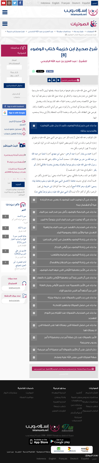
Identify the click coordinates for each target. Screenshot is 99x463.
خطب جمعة (92, 406)
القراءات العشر (59, 411)
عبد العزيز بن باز (20, 257)
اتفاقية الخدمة (29, 452)
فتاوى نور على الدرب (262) (20, 252)
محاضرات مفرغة (90, 402)
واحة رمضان (60, 397)
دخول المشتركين (14, 85)
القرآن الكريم (92, 393)
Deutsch (76, 3)
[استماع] (58, 80)
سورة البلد (22, 227)
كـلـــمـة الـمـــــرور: (14, 74)
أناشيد (79, 393)
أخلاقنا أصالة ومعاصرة (14, 152)
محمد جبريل (22, 231)
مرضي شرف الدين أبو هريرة (19, 221)
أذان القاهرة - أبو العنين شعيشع (19, 264)
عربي (94, 3)
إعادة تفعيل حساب (13, 133)
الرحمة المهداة (59, 393)
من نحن (10, 452)
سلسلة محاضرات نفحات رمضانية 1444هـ (15, 167)
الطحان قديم (22, 246)
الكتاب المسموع (90, 411)
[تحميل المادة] (54, 80)
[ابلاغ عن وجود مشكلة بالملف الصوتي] (49, 80)
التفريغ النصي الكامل (69, 80)
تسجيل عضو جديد (13, 129)
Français (65, 3)
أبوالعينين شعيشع (20, 269)
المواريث (29, 393)
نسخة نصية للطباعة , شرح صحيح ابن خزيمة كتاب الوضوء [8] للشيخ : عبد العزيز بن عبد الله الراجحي (63, 369)
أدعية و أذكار (76, 413)
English (55, 3)
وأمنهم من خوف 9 (15, 159)
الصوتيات (80, 24)
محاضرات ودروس (90, 397)
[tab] (63, 128)
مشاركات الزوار (10, 393)
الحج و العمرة (59, 402)
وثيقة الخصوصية (43, 452)
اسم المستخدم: (14, 62)
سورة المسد (21, 216)
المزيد (18, 184)
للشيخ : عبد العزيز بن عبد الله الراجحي (64, 61)
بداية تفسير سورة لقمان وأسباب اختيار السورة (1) (18, 239)
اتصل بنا (18, 452)
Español (86, 3)
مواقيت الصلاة (26, 397)
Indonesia (45, 3)
